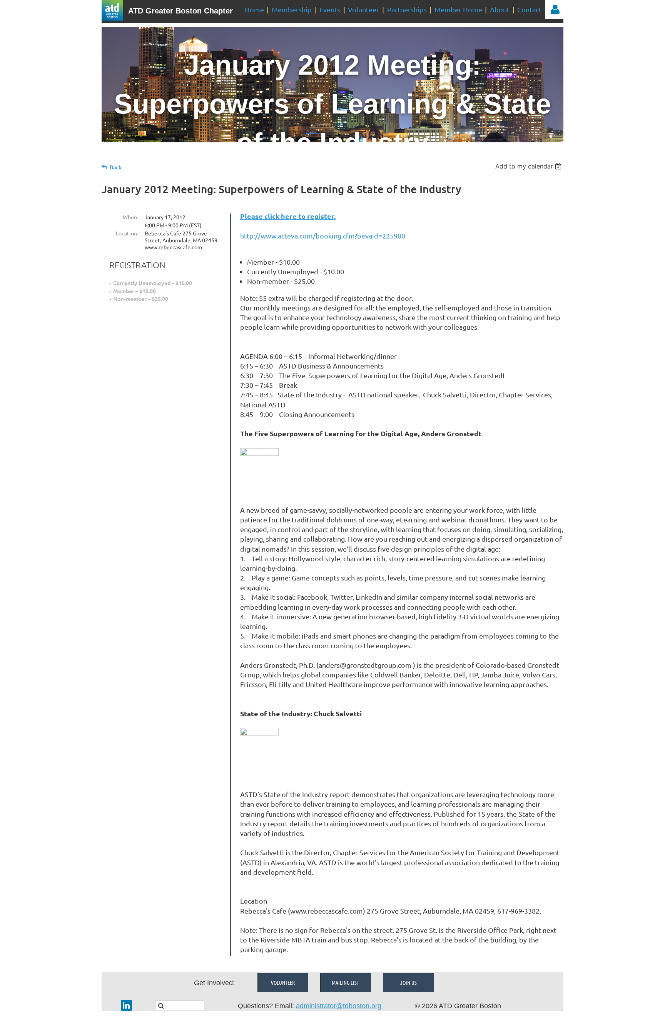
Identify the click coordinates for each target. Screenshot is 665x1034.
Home (254, 9)
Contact (529, 9)
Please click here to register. (288, 216)
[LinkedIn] (126, 1005)
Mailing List (345, 982)
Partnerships (407, 9)
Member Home (458, 9)
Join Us (408, 982)
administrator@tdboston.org (338, 1006)
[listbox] (529, 166)
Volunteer (363, 9)
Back (116, 167)
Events (329, 9)
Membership (292, 9)
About (500, 9)
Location (126, 233)
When (130, 216)
